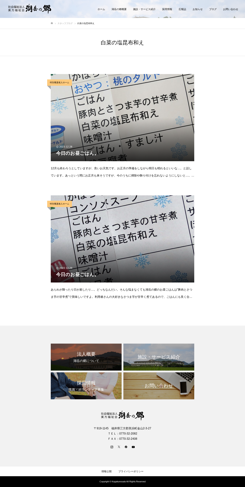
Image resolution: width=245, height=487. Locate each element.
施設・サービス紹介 (144, 9)
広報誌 (182, 9)
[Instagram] (112, 447)
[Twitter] (119, 447)
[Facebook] (126, 447)
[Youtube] (133, 447)
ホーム (101, 9)
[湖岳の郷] (29, 9)
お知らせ (198, 9)
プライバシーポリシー (130, 471)
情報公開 (107, 471)
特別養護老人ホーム (59, 82)
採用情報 (167, 9)
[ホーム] (52, 23)
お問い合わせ (230, 9)
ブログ (213, 9)
